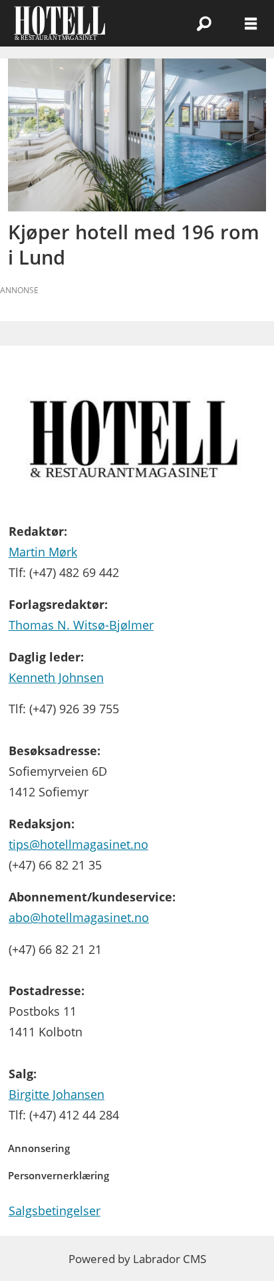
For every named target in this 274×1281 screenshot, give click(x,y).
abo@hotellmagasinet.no (79, 917)
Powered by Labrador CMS (137, 1258)
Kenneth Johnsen (56, 677)
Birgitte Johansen (56, 1094)
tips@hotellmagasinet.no (78, 844)
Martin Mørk (43, 551)
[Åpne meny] (251, 24)
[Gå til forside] (81, 23)
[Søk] (204, 23)
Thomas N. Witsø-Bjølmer (81, 624)
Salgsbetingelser (54, 1210)
